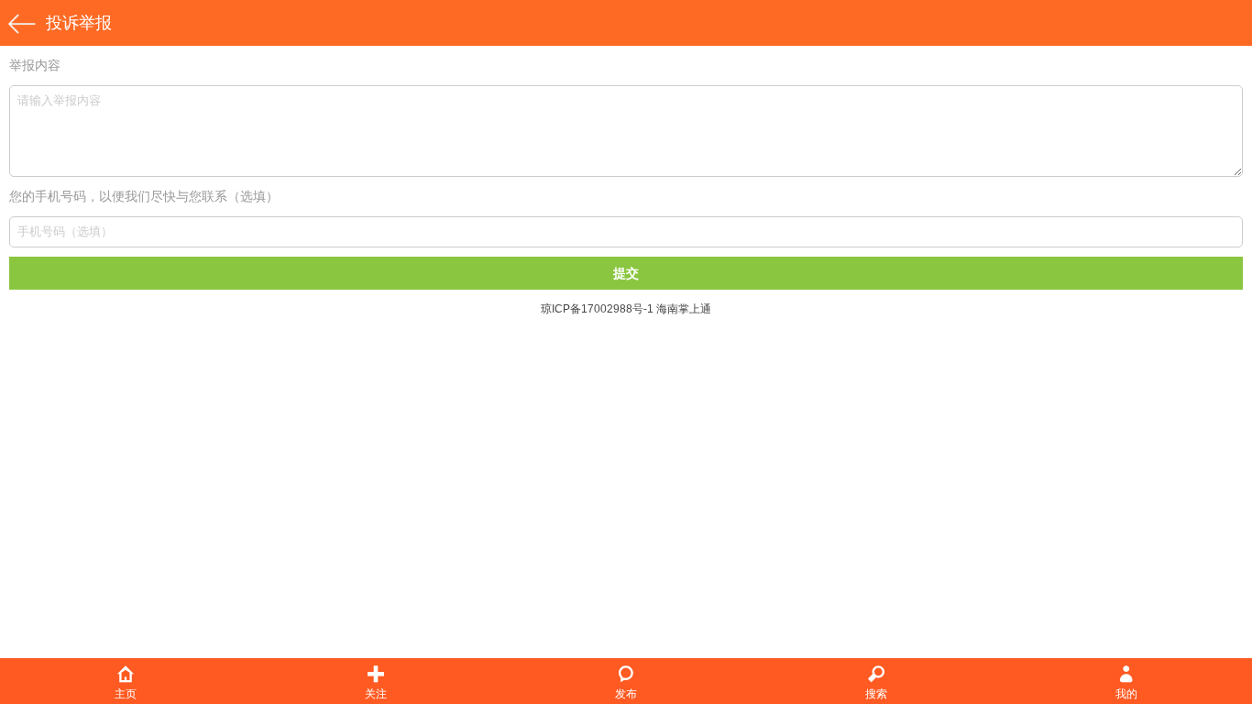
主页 (126, 694)
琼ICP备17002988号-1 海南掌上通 (626, 308)
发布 (626, 694)
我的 (1126, 694)
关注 (376, 694)
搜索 (876, 694)
